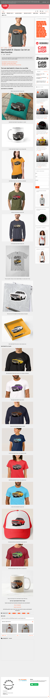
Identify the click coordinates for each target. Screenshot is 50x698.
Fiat (43, 24)
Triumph (41, 33)
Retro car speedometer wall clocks (41, 127)
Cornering (10, 47)
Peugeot (38, 30)
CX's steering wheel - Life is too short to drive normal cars (41, 95)
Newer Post (4, 635)
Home (2, 47)
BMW (44, 21)
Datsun (41, 24)
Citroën (40, 23)
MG (39, 26)
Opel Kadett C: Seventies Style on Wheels (9, 63)
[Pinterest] (37, 11)
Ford (45, 24)
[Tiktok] (35, 11)
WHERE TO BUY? (10, 13)
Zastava (43, 36)
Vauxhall (38, 35)
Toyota (38, 33)
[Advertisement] (25, 669)
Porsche (41, 30)
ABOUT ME (4, 15)
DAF (43, 23)
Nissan (41, 29)
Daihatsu (38, 24)
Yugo (41, 36)
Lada (37, 26)
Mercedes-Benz (39, 27)
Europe (6, 47)
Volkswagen (42, 35)
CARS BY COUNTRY (28, 13)
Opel (44, 29)
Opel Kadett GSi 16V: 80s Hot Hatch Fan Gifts (9, 61)
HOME (4, 13)
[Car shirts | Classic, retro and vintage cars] (25, 9)
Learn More (44, 2)
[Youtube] (40, 11)
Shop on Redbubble (17, 605)
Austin (42, 21)
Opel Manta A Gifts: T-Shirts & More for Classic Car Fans (11, 64)
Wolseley (38, 36)
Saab (40, 32)
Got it (48, 2)
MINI (41, 26)
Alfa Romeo (38, 21)
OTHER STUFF (43, 13)
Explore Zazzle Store (17, 607)
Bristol (38, 23)
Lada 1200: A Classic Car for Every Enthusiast (41, 143)
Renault (44, 30)
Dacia (45, 23)
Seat (42, 32)
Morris (43, 27)
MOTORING (36, 13)
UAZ (43, 33)
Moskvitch (38, 29)
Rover (37, 32)
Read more (45, 118)
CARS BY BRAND (19, 13)
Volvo (45, 35)
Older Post (31, 635)
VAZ (45, 33)
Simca (45, 32)
